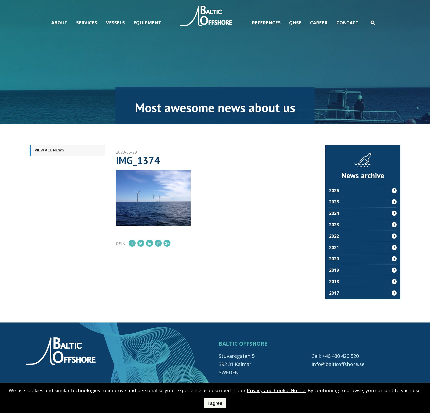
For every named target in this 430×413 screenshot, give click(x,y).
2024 (362, 213)
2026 (362, 190)
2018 (362, 281)
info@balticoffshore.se (338, 364)
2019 (362, 270)
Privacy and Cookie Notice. (276, 390)
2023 (362, 225)
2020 (362, 259)
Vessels (115, 23)
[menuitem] (59, 17)
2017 (362, 293)
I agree (215, 403)
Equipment (147, 23)
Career (318, 23)
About (59, 23)
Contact (347, 23)
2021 (362, 247)
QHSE (295, 23)
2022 (362, 236)
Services (86, 23)
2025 (362, 202)
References (266, 23)
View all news (49, 150)
